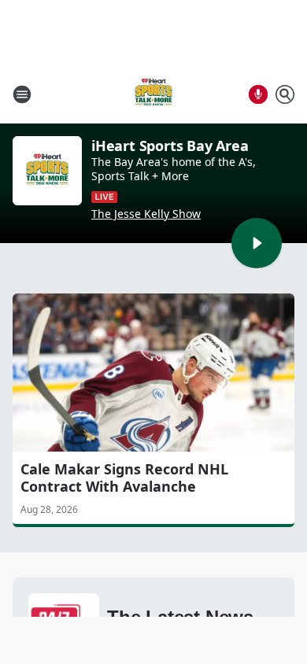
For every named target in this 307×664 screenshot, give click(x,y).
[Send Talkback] (258, 94)
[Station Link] (153, 94)
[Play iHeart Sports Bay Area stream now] (47, 170)
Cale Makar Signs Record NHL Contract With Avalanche (124, 477)
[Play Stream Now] (256, 243)
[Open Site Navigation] (22, 94)
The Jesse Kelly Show (146, 214)
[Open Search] (285, 94)
